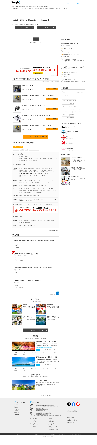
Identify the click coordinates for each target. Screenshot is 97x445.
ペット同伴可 (33, 220)
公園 (27, 149)
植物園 (30, 171)
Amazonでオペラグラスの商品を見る (36, 136)
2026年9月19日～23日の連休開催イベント (71, 109)
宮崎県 (41, 6)
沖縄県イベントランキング (70, 43)
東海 (31, 409)
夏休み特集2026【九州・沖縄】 (47, 357)
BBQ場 (22, 149)
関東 (31, 407)
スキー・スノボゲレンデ (35, 175)
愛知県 (37, 409)
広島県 (37, 413)
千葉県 (44, 406)
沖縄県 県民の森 (66, 74)
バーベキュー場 (33, 204)
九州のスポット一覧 (38, 8)
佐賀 (24, 352)
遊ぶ (21, 225)
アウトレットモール (34, 149)
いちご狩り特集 (51, 420)
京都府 (40, 412)
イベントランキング (33, 421)
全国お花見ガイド (51, 421)
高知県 (46, 414)
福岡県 (23, 6)
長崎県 (30, 6)
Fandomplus (17, 414)
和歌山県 (50, 412)
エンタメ (15, 199)
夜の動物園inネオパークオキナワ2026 (71, 54)
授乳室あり (40, 220)
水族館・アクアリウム (38, 170)
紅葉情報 (50, 427)
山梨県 (37, 408)
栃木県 (53, 406)
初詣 (25, 192)
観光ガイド (32, 427)
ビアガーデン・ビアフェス (68, 103)
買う (31, 225)
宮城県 (37, 405)
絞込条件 (15, 220)
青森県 (40, 405)
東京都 (37, 406)
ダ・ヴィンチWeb (70, 417)
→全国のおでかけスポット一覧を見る (28, 160)
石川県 (37, 410)
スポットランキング (33, 424)
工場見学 (48, 171)
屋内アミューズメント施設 (26, 177)
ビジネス (16, 410)
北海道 (31, 404)
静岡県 (46, 409)
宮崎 (55, 352)
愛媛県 (40, 414)
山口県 (43, 413)
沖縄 (24, 354)
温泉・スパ (15, 195)
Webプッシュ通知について (72, 411)
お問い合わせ (40, 434)
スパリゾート (36, 195)
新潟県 (43, 408)
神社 (47, 188)
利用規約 (18, 434)
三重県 (43, 409)
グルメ (15, 406)
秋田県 (46, 405)
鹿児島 (15, 354)
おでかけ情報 (81, 3)
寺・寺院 (51, 188)
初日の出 (29, 192)
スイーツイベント (77, 111)
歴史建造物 (35, 190)
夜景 (34, 192)
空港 (21, 192)
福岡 (16, 352)
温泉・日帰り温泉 (28, 195)
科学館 (38, 185)
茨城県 (56, 406)
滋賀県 (53, 412)
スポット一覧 (32, 423)
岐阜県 (40, 409)
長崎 (32, 352)
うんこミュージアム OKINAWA (69, 72)
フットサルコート (28, 199)
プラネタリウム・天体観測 (68, 117)
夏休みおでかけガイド (52, 426)
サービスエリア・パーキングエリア (36, 188)
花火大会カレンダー (52, 424)
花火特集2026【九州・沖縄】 (46, 342)
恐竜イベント (73, 114)
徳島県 (43, 414)
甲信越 (31, 408)
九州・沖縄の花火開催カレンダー (46, 349)
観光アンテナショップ (45, 182)
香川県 (37, 414)
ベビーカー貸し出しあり (25, 222)
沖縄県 (16, 6)
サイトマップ (12, 434)
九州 (13, 6)
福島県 (52, 405)
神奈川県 (41, 406)
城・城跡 (30, 190)
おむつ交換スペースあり (49, 220)
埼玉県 (47, 406)
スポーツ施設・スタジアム (39, 199)
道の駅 (25, 188)
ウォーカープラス (16, 8)
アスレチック (42, 204)
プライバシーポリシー (26, 434)
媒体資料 (58, 434)
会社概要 (71, 434)
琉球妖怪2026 (66, 56)
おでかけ (16, 404)
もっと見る (81, 63)
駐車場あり (63, 8)
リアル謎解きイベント (67, 111)
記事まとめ (16, 412)
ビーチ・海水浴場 (24, 175)
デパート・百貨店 (28, 180)
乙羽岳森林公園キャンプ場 (69, 79)
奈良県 (46, 412)
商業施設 (15, 180)
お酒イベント (65, 114)
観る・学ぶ (26, 225)
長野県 (40, 408)
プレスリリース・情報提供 (49, 434)
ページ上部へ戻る (47, 395)
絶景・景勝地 (23, 190)
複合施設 (37, 182)
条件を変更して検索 (53, 230)
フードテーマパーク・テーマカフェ (28, 173)
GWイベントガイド (52, 423)
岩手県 (43, 405)
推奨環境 (34, 434)
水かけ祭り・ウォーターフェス (69, 106)
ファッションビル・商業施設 (26, 182)
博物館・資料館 (31, 185)
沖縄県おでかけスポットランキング (73, 67)
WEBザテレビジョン (71, 419)
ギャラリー (43, 185)
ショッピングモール (37, 180)
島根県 (49, 413)
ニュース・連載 (72, 3)
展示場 (43, 175)
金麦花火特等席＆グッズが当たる (43, 347)
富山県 (40, 410)
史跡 (44, 190)
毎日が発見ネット (70, 422)
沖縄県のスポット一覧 (49, 8)
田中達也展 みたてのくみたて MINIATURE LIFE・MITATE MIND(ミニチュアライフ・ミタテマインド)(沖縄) (74, 60)
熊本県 (34, 6)
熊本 (39, 352)
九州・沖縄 (32, 416)
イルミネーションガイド (53, 429)
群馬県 (50, 406)
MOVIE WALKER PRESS (72, 420)
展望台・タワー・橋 (51, 190)
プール (52, 171)
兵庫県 (43, 412)
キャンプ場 (16, 149)
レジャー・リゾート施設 (43, 173)
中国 (31, 413)
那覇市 (19, 6)
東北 (31, 405)
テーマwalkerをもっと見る (35, 330)
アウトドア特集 (41, 380)
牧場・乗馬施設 (23, 171)
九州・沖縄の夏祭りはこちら (45, 364)
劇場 (57, 8)
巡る (35, 225)
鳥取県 (46, 413)
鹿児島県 (46, 6)
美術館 (25, 185)
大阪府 (37, 412)
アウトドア (15, 204)
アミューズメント (15, 169)
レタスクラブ (69, 416)
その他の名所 (39, 192)
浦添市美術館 (66, 76)
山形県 (49, 405)
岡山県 (40, 413)
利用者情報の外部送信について (81, 434)
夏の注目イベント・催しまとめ (69, 100)
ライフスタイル (17, 409)
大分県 (38, 6)
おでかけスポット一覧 (26, 8)
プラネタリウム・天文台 (38, 171)
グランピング (49, 204)
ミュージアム (15, 186)
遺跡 (41, 190)
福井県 (43, 410)
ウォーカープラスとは (71, 410)
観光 (14, 188)
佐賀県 (27, 6)
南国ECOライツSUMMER (68, 48)
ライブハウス (50, 199)
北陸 (31, 410)
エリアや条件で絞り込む (52, 34)
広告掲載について (64, 434)
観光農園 (50, 170)
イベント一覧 (32, 420)
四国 (31, 414)
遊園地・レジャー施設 (29, 168)
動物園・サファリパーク (25, 170)
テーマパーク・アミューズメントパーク (44, 168)
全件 (21, 168)
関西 (31, 412)
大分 (47, 352)
